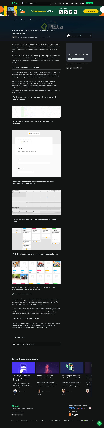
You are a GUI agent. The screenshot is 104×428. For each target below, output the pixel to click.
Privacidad (42, 420)
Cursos (54, 3)
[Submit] (23, 3)
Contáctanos (33, 420)
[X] (15, 415)
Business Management (22, 19)
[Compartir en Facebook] (67, 68)
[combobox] (36, 3)
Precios (82, 3)
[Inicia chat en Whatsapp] (99, 423)
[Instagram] (18, 415)
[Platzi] (15, 3)
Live (72, 3)
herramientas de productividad (21, 289)
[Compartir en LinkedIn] (74, 68)
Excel (24, 287)
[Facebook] (12, 415)
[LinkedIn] (21, 415)
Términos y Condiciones (54, 420)
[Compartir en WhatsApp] (77, 68)
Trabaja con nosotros (68, 420)
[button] (52, 11)
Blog (67, 3)
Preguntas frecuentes (22, 420)
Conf (76, 3)
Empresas (61, 3)
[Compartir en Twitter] (71, 68)
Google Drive (46, 287)
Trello (40, 287)
